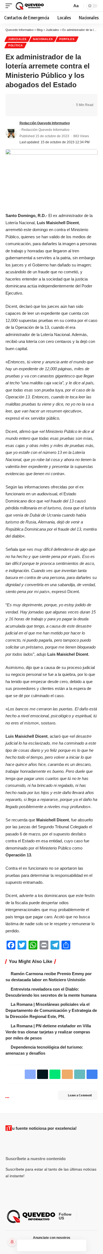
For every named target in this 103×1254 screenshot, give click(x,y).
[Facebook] (81, 1216)
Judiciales (17, 39)
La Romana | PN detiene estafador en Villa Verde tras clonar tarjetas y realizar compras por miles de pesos (48, 1031)
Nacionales (43, 39)
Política (15, 45)
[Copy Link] (60, 100)
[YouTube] (94, 1216)
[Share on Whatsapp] (35, 100)
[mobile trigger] (10, 6)
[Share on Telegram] (43, 100)
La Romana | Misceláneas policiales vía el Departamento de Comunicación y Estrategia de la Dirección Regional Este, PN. (51, 1010)
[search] (67, 5)
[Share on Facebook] (18, 100)
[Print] (18, 109)
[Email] (52, 100)
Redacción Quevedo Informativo (45, 123)
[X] (88, 1216)
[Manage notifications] (12, 1241)
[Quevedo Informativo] (30, 6)
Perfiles (67, 39)
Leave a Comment (80, 1095)
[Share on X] (26, 100)
